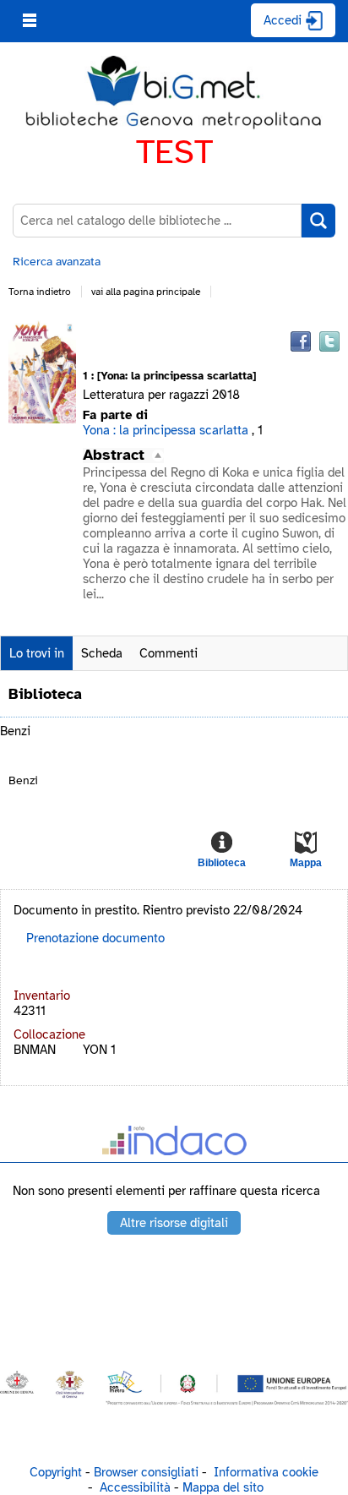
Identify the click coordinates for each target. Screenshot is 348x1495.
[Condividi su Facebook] (301, 341)
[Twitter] (329, 341)
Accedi (283, 20)
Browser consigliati (146, 1472)
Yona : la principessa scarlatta (165, 430)
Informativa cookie (266, 1472)
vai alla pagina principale (145, 291)
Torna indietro (39, 291)
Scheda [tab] (101, 653)
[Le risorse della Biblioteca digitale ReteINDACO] (174, 1144)
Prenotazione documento (95, 938)
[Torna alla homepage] (174, 93)
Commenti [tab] (168, 653)
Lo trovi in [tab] (36, 653)
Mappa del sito (223, 1487)
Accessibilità (135, 1487)
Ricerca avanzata (57, 261)
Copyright (56, 1472)
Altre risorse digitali (174, 1222)
